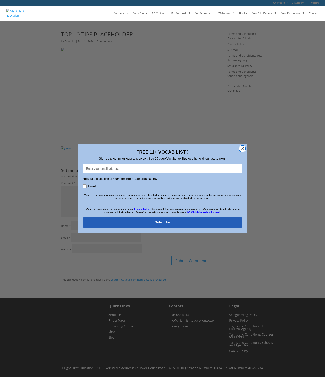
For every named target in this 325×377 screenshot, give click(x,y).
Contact (314, 13)
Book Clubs (139, 13)
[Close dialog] (242, 148)
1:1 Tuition (159, 13)
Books (243, 13)
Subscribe (162, 222)
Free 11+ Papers (262, 13)
